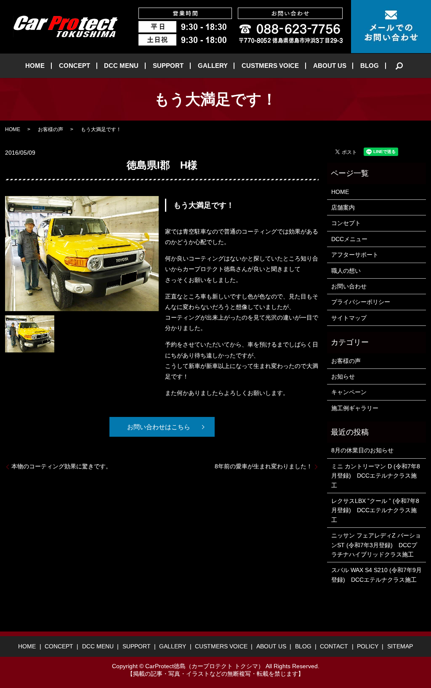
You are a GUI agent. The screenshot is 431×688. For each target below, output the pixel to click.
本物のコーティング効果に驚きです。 (61, 466)
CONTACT (334, 646)
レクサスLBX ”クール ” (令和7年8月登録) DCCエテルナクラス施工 (375, 510)
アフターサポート (354, 254)
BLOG (369, 65)
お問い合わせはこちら (158, 426)
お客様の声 (50, 129)
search (399, 65)
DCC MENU (121, 65)
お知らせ (343, 376)
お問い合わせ (349, 286)
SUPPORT (168, 65)
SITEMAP (400, 646)
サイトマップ (349, 317)
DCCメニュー (349, 239)
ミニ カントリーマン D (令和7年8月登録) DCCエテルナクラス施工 (375, 476)
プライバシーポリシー (360, 301)
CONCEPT (74, 65)
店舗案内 (343, 207)
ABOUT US (329, 65)
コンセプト (346, 223)
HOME (35, 65)
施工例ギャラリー (354, 408)
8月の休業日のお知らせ (362, 450)
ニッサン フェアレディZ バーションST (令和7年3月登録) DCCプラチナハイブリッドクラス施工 (376, 545)
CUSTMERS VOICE (270, 65)
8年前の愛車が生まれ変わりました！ (263, 466)
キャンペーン (349, 392)
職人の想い (346, 270)
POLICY (367, 646)
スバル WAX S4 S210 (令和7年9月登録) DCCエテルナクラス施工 (376, 575)
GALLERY (213, 65)
